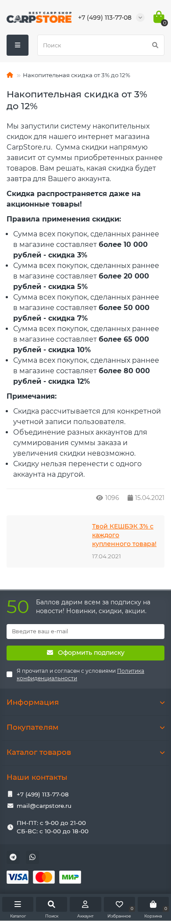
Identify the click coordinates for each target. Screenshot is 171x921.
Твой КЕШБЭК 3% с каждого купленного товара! (124, 535)
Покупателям (32, 727)
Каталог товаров (39, 752)
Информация (33, 702)
